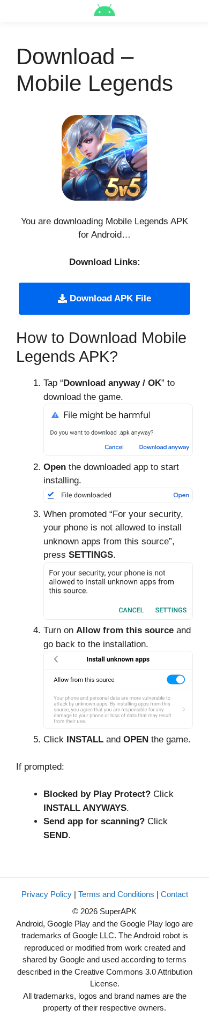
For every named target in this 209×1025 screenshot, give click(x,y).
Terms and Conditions (116, 894)
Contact (174, 894)
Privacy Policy (46, 894)
